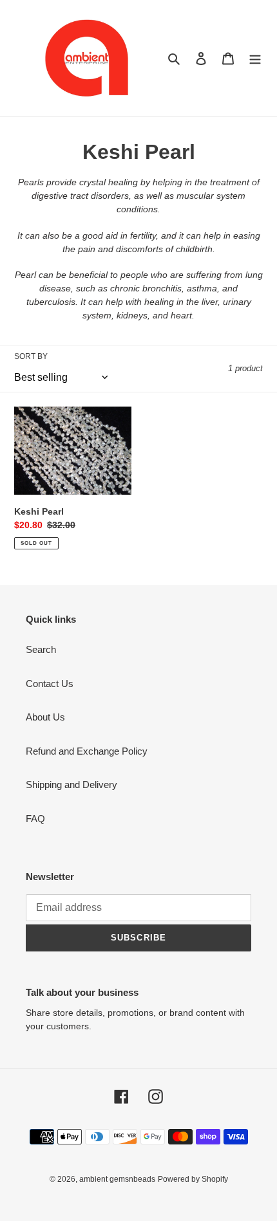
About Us (45, 716)
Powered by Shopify (193, 1179)
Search (41, 649)
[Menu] (255, 58)
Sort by (31, 356)
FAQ (35, 818)
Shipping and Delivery (71, 784)
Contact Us (49, 683)
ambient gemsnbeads (117, 1179)
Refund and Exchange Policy (87, 751)
